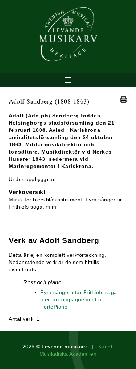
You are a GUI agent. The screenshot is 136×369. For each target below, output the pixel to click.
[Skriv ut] (123, 99)
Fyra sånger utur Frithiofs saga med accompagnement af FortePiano (78, 299)
